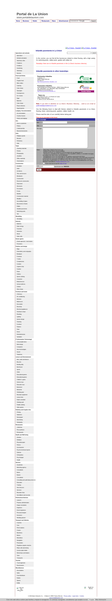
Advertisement (63, 21)
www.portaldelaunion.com (56, 597)
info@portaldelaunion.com (62, 161)
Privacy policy (67, 596)
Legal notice (75, 596)
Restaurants (46, 21)
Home (18, 21)
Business (26, 21)
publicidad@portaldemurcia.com (46, 106)
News (54, 21)
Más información (100, 599)
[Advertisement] (55, 6)
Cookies (82, 596)
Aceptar (91, 599)
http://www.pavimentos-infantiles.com (47, 81)
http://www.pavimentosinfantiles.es (46, 91)
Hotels (35, 21)
